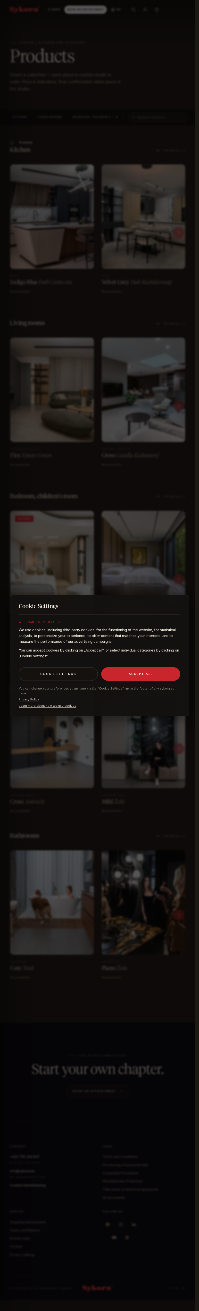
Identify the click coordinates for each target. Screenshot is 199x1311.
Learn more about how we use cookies (47, 705)
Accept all (141, 674)
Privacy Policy (29, 699)
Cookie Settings (58, 674)
